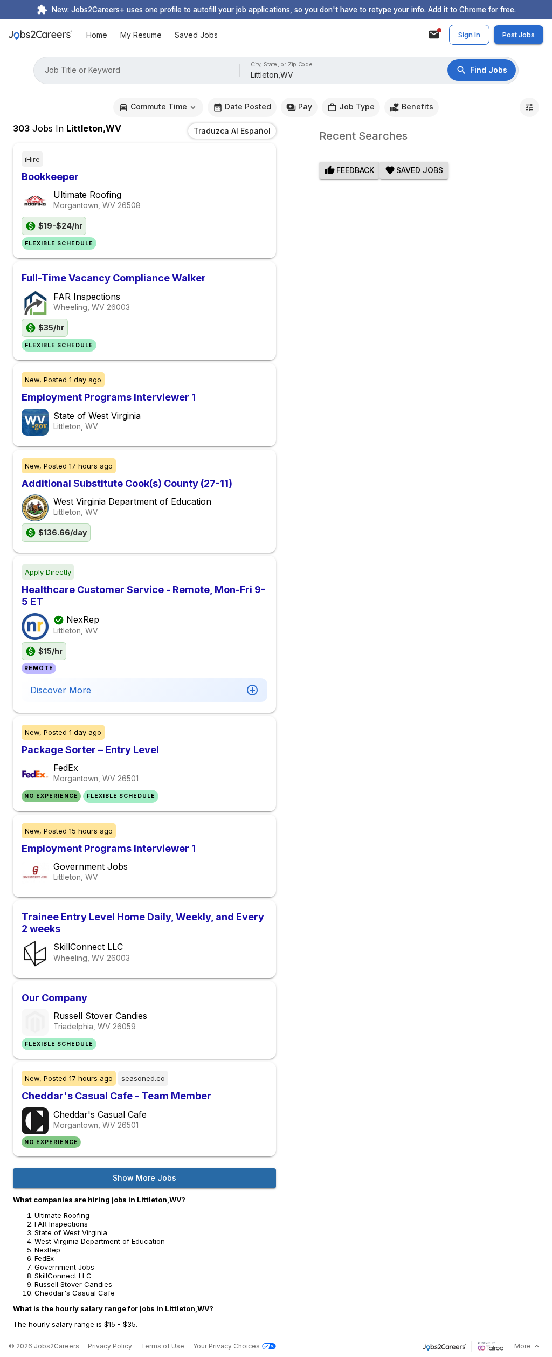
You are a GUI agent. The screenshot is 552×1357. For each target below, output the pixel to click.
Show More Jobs (144, 1177)
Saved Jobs (196, 34)
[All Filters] (529, 107)
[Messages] (434, 34)
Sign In (469, 34)
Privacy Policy (110, 1346)
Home (96, 34)
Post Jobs (518, 34)
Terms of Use (162, 1346)
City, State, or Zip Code (282, 64)
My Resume (141, 34)
